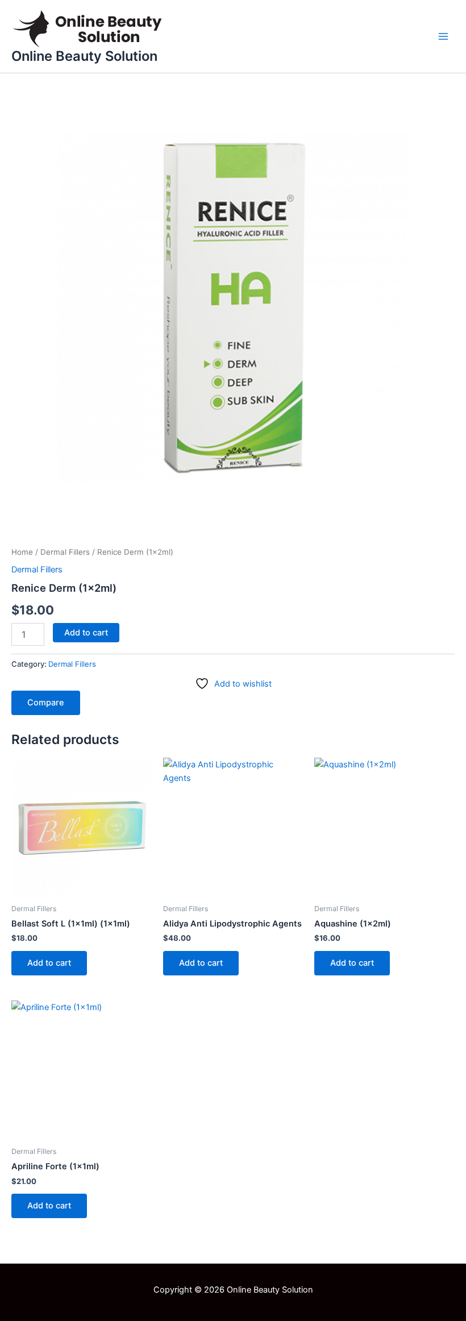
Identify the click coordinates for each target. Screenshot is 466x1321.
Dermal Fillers (65, 551)
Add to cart (86, 633)
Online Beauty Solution (84, 56)
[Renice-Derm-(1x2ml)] (233, 307)
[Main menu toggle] (443, 36)
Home (22, 551)
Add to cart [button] (49, 963)
